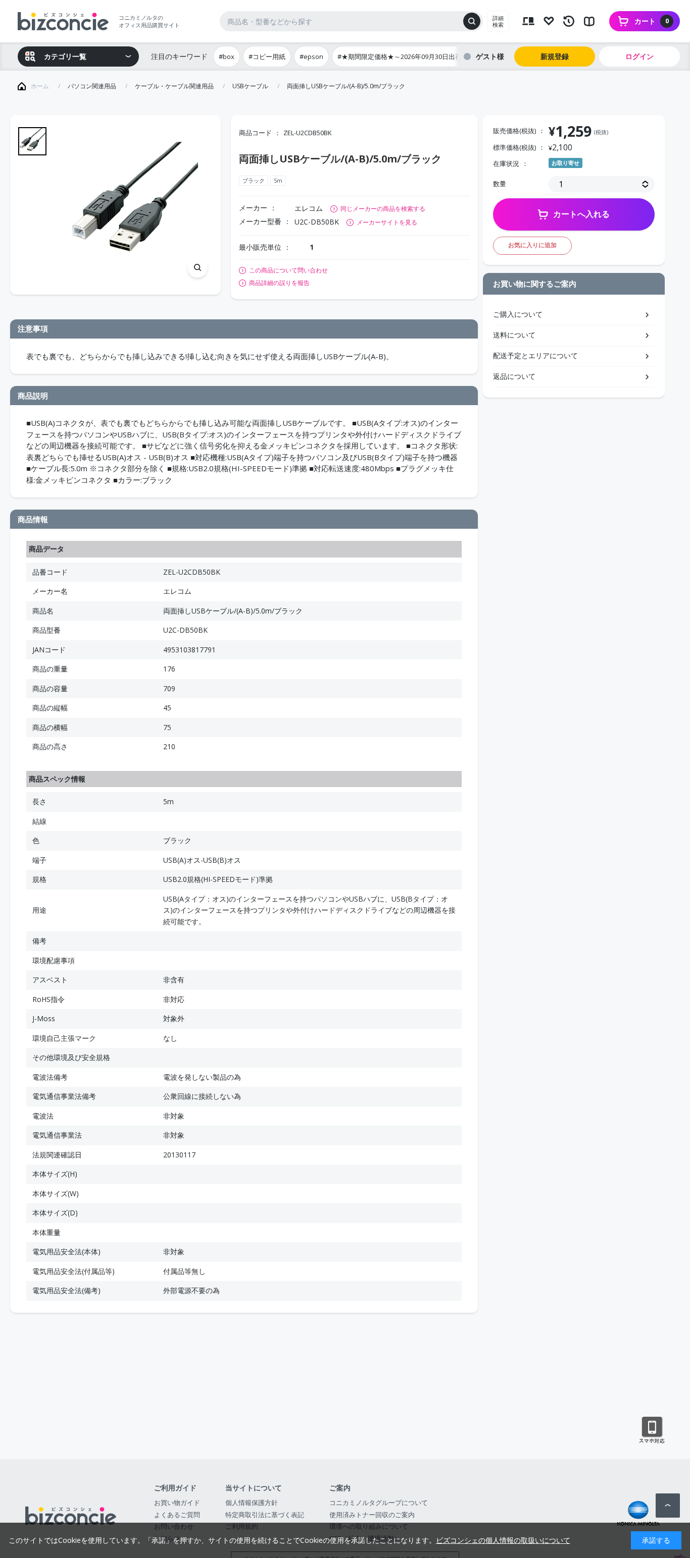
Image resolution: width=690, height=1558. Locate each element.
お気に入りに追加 (532, 245)
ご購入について (518, 314)
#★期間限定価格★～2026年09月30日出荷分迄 (406, 56)
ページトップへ (668, 1505)
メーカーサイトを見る (387, 222)
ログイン (639, 56)
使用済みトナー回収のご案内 (372, 1514)
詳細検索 (498, 21)
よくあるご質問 (177, 1514)
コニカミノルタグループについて (378, 1502)
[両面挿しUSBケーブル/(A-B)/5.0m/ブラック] (135, 205)
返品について (514, 376)
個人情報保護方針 (251, 1502)
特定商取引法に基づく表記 (264, 1514)
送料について (514, 335)
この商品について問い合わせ (288, 270)
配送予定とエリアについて (535, 355)
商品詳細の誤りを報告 (279, 283)
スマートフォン (652, 1430)
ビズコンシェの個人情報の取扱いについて (503, 1540)
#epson (311, 56)
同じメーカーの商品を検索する (382, 208)
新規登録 (554, 56)
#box (226, 56)
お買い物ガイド (177, 1502)
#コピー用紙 (267, 56)
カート (651, 21)
